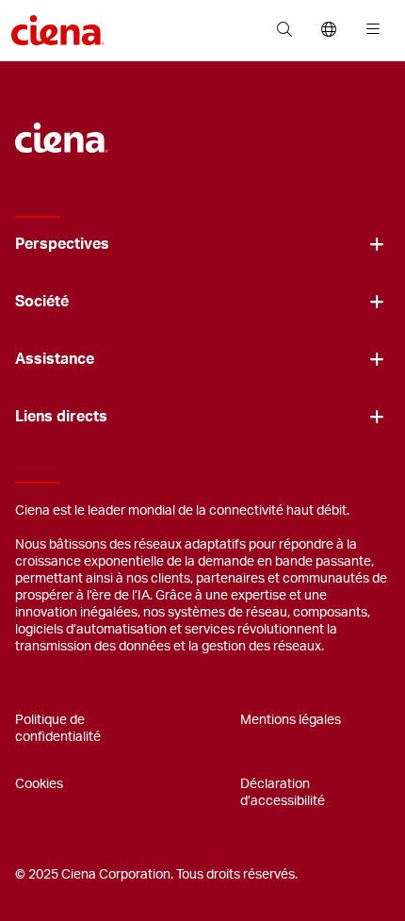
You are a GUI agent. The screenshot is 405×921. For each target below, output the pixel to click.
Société (42, 301)
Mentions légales (290, 720)
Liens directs (61, 416)
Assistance (54, 359)
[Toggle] (377, 245)
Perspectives (62, 244)
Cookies (39, 784)
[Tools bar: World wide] (328, 30)
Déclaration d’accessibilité (282, 793)
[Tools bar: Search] (284, 30)
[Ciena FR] (61, 128)
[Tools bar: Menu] (369, 30)
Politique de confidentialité (58, 729)
